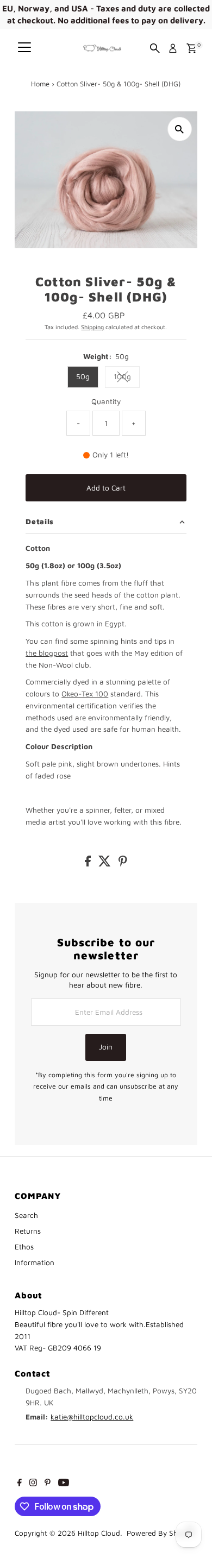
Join (106, 1046)
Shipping (92, 326)
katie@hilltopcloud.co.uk (92, 1416)
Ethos (24, 1246)
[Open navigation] (24, 48)
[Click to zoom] (179, 129)
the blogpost (47, 653)
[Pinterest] (47, 1484)
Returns (28, 1231)
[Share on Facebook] (89, 863)
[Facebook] (19, 1484)
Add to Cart (106, 487)
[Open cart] (191, 48)
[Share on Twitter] (105, 863)
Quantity (106, 401)
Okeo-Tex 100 (84, 693)
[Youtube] (63, 1484)
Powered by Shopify (161, 1533)
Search (26, 1215)
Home (40, 83)
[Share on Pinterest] (123, 863)
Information (34, 1262)
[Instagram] (33, 1484)
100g (127, 378)
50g (83, 376)
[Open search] (155, 48)
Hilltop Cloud (99, 1533)
